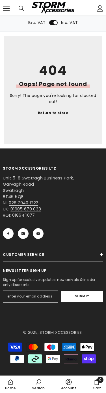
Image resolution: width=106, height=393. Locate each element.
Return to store (53, 112)
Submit (82, 296)
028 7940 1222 (23, 203)
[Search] (21, 8)
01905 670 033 (25, 209)
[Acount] (100, 8)
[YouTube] (38, 233)
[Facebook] (8, 233)
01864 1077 (23, 215)
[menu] (6, 8)
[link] (38, 384)
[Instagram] (23, 233)
